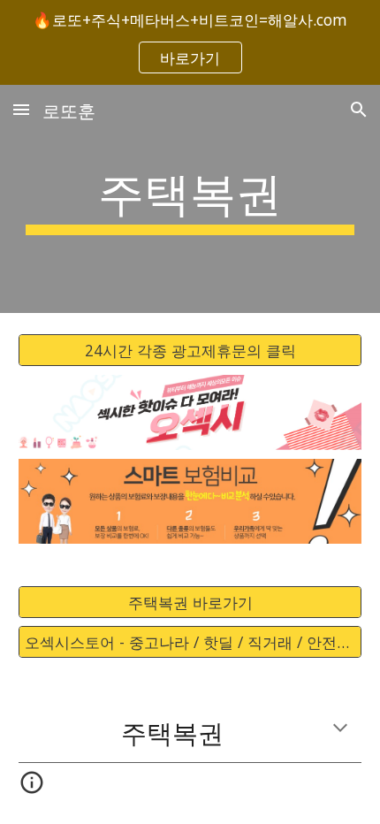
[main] (190, 199)
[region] (190, 42)
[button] (21, 109)
